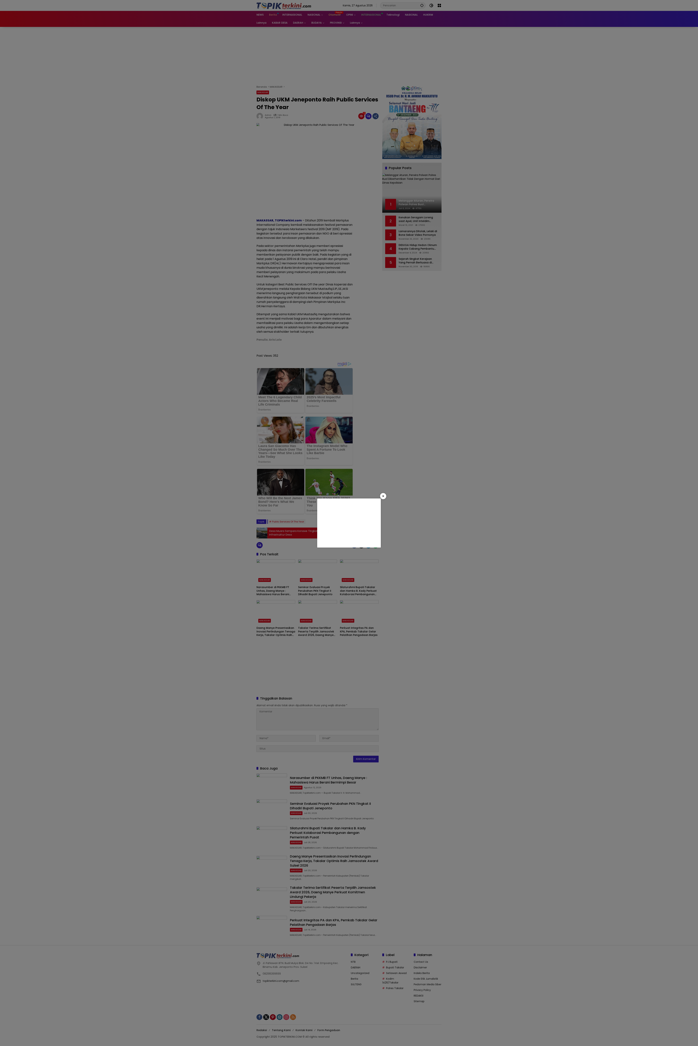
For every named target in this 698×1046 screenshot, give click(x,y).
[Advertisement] (349, 523)
